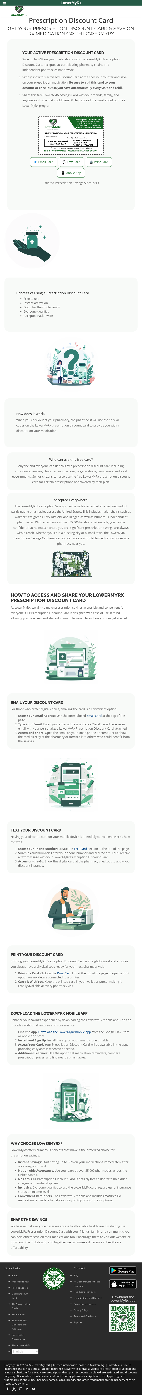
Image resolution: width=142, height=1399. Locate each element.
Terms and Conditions (85, 1316)
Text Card (80, 849)
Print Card (64, 973)
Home (15, 1275)
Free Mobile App (20, 1281)
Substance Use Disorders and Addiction (19, 1325)
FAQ (76, 1275)
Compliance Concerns (85, 1304)
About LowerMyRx (21, 1345)
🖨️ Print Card (98, 162)
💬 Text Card (71, 162)
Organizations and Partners (88, 1298)
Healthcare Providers (85, 1291)
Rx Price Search (20, 1287)
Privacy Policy (81, 1310)
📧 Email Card (43, 162)
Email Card (94, 716)
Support (78, 1322)
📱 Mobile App (71, 173)
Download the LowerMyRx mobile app (64, 1032)
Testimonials (18, 1314)
